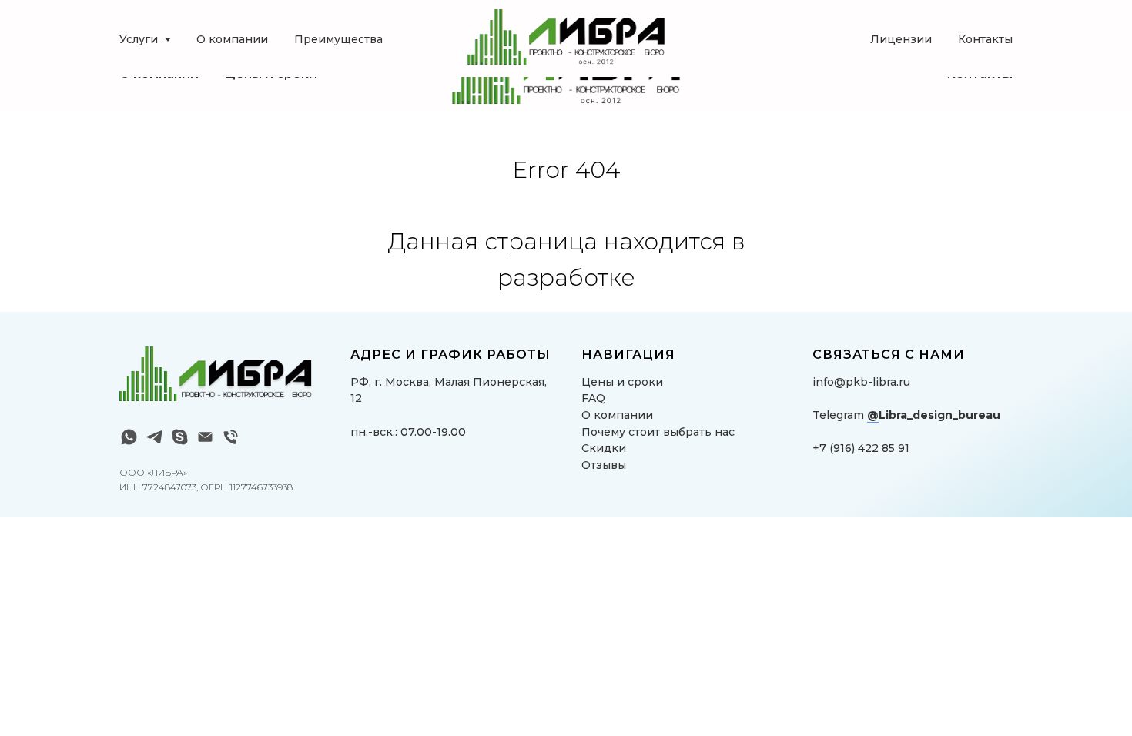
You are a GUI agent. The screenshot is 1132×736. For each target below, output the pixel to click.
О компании (232, 39)
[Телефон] (230, 437)
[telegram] (154, 437)
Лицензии (901, 39)
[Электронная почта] (205, 437)
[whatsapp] (129, 437)
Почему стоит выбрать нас (658, 432)
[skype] (179, 437)
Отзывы (603, 465)
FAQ (593, 398)
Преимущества (338, 39)
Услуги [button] (140, 39)
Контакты (985, 39)
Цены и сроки (622, 382)
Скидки (603, 448)
